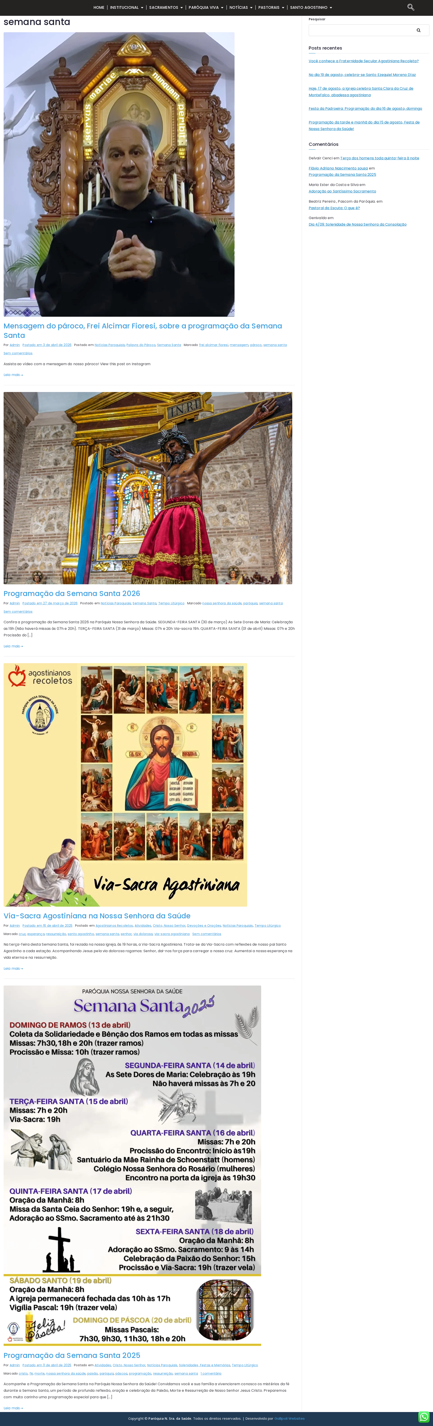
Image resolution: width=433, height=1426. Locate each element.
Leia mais (12, 374)
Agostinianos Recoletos (114, 925)
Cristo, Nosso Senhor (169, 925)
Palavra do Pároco (141, 345)
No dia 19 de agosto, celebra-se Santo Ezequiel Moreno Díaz (362, 74)
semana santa (275, 345)
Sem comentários (18, 353)
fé (31, 1373)
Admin (15, 345)
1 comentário (211, 1373)
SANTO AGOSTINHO (308, 7)
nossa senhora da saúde (222, 603)
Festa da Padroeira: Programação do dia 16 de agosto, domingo (365, 108)
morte (40, 1373)
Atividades (143, 925)
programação (140, 1373)
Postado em (47, 345)
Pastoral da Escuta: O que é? (334, 208)
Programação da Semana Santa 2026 (72, 593)
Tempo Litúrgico (171, 603)
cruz (22, 934)
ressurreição (56, 934)
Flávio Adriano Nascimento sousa (338, 168)
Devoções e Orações (204, 925)
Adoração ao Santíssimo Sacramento (342, 191)
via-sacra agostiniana (172, 934)
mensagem (239, 345)
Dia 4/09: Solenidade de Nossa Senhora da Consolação (358, 224)
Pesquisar (317, 19)
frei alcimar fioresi (213, 345)
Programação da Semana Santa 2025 (72, 1355)
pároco (256, 345)
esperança (35, 934)
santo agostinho (81, 934)
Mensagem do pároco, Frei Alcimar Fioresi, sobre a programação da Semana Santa (143, 330)
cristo (23, 1373)
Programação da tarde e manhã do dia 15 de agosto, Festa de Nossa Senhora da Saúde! (364, 125)
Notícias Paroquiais (110, 345)
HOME (99, 7)
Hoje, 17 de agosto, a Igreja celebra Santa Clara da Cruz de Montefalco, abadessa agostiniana (361, 92)
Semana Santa (169, 345)
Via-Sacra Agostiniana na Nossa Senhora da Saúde (97, 916)
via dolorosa (143, 934)
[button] (409, 7)
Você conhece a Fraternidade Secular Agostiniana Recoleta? (364, 61)
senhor (126, 934)
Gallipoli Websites (289, 1418)
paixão (92, 1373)
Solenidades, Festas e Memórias (204, 1365)
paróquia (250, 603)
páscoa (121, 1373)
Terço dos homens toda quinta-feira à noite (379, 158)
